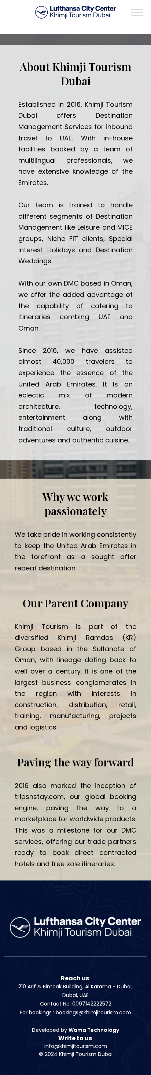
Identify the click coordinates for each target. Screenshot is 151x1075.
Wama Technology (94, 1030)
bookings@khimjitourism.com (93, 1012)
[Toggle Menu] (137, 12)
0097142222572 (91, 1003)
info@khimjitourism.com (75, 1046)
